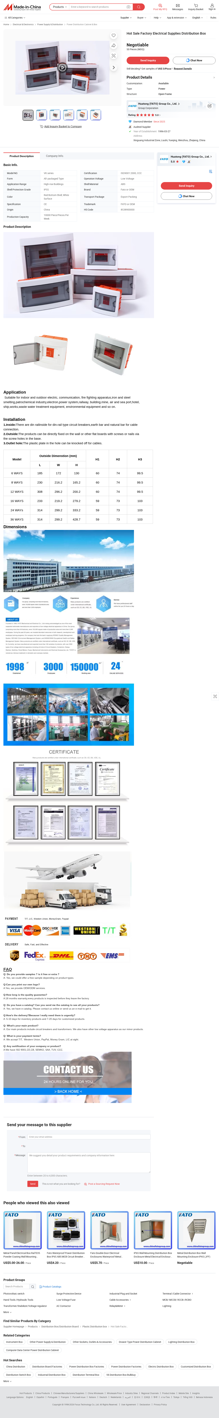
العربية (128, 1397)
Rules (213, 17)
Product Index (168, 1393)
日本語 (147, 1397)
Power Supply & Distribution (50, 24)
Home (6, 24)
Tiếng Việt (187, 1397)
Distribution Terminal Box (86, 1374)
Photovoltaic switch (13, 1293)
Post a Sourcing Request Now (102, 1183)
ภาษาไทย (165, 1397)
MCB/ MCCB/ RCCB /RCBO (177, 1299)
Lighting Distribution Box (181, 1341)
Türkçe (176, 1397)
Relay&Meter (116, 1306)
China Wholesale (95, 1393)
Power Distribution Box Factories (86, 1366)
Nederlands (116, 1397)
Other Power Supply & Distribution (48, 1341)
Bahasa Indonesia (204, 1397)
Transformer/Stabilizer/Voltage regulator (25, 1306)
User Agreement (128, 1404)
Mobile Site (184, 1393)
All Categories (15, 17)
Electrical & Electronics (23, 24)
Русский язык (79, 1397)
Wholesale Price (114, 1393)
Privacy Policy (160, 1404)
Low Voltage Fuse (65, 1299)
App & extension (175, 17)
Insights (196, 1393)
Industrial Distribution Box (52, 1374)
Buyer (140, 17)
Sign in (212, 9)
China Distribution (15, 1366)
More (6, 1381)
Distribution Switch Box (18, 1374)
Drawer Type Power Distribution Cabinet (140, 1341)
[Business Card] (210, 171)
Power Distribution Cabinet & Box (82, 24)
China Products (42, 1393)
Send (32, 1183)
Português (52, 1397)
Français (65, 1397)
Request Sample (183, 68)
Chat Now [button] (196, 60)
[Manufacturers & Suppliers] (22, 7)
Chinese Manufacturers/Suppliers (68, 1393)
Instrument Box (14, 1341)
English (29, 1397)
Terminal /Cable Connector (177, 1293)
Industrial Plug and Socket (123, 1293)
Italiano (92, 1397)
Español (40, 1397)
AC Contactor (63, 1306)
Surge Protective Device (68, 1293)
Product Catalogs (51, 1286)
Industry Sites (131, 1393)
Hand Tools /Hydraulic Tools (18, 1299)
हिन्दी (155, 1397)
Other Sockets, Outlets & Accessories (92, 1341)
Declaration (145, 1404)
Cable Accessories (119, 1299)
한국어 (137, 1397)
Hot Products (26, 1393)
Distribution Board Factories (47, 1366)
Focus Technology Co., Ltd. (87, 1404)
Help (156, 17)
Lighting (167, 1306)
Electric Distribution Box (161, 1366)
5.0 (173, 161)
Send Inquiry (148, 60)
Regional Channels (150, 1393)
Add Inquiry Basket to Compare (63, 126)
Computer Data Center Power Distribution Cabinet (32, 1350)
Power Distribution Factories (126, 1366)
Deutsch (103, 1397)
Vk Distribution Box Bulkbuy (121, 1374)
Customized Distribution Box (196, 1366)
